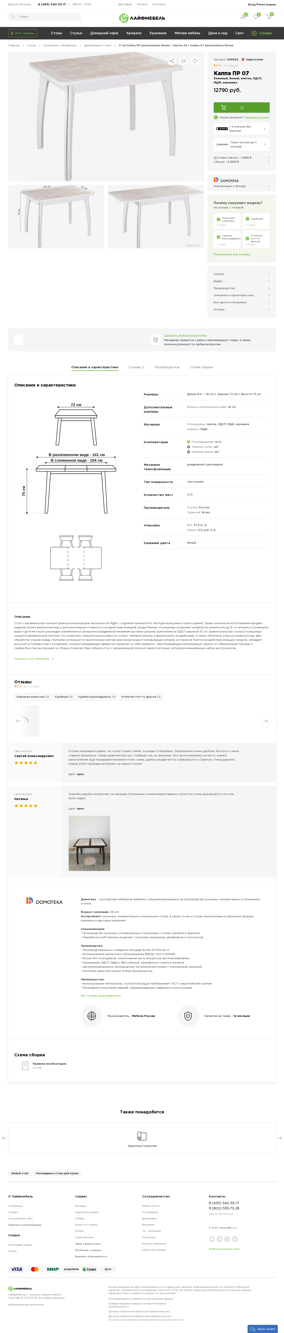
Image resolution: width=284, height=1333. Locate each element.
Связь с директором (88, 1244)
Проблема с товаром (88, 1250)
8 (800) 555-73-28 (224, 1208)
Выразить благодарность (91, 1256)
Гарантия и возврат (86, 1212)
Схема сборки (201, 367)
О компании (15, 1206)
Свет (239, 33)
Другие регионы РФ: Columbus (21, 4)
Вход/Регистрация (262, 4)
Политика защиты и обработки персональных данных (141, 1299)
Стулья (76, 33)
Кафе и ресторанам (154, 1250)
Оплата (142, 4)
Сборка (79, 1218)
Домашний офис (104, 33)
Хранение (158, 33)
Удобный (63, 696)
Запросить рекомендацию (24, 1225)
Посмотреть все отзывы (232, 254)
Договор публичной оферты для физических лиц (139, 1311)
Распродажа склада (20, 1245)
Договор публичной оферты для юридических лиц (146, 1318)
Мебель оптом (150, 1206)
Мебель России (143, 1015)
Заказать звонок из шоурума (185, 335)
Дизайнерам (149, 1218)
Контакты (159, 4)
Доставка (125, 4)
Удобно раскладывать (96, 696)
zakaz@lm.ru (228, 1227)
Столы (56, 33)
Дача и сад (217, 33)
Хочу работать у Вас (20, 1218)
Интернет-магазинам (154, 1243)
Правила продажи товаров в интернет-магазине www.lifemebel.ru (137, 1305)
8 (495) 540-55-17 (52, 4)
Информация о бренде (230, 186)
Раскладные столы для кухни (57, 1173)
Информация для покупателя (26, 1304)
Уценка (12, 1251)
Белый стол (19, 1173)
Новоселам (149, 1237)
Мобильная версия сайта (224, 1249)
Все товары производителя (101, 995)
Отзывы (136, 367)
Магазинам (148, 1224)
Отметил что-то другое (141, 696)
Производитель (167, 367)
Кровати (134, 33)
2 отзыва (232, 65)
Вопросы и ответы (86, 1224)
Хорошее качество (32, 696)
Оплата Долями (84, 1237)
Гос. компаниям (151, 1231)
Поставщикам (150, 1212)
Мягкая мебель (187, 33)
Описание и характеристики (94, 367)
